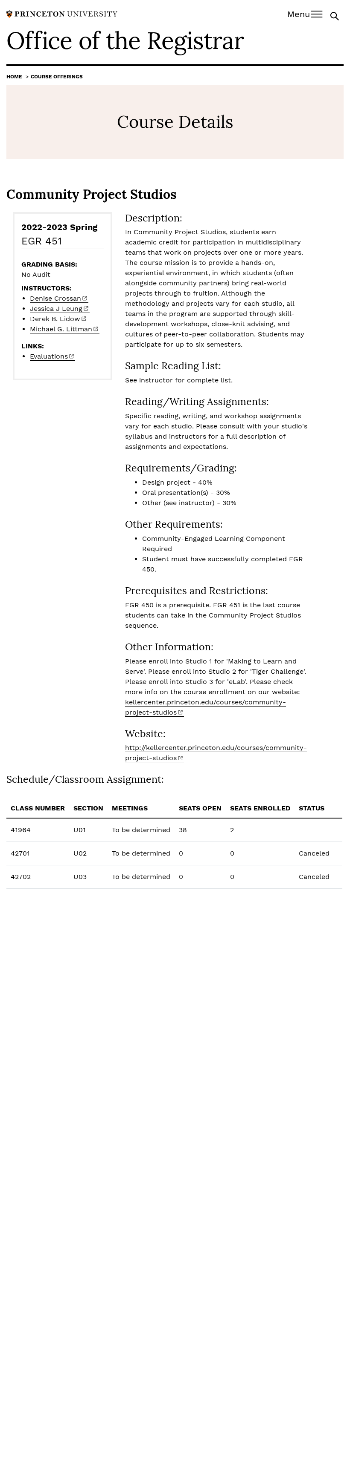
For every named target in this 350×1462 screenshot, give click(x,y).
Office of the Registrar (125, 40)
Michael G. (61, 329)
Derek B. (55, 319)
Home (14, 77)
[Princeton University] (61, 13)
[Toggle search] (335, 15)
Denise (55, 298)
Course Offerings (57, 77)
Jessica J (56, 308)
